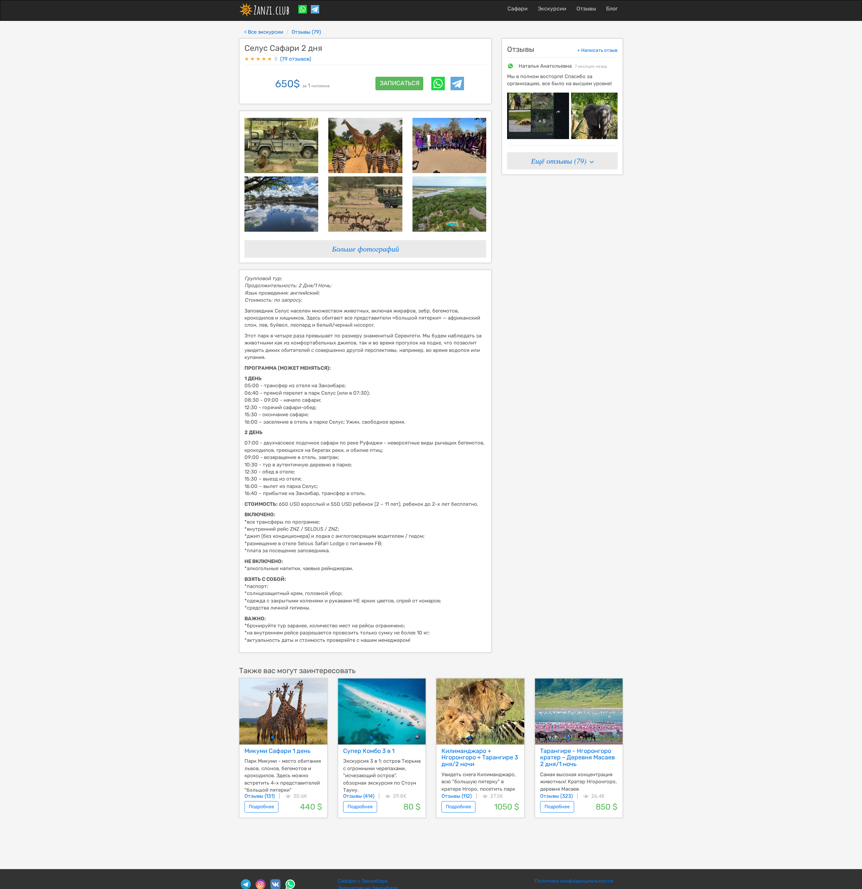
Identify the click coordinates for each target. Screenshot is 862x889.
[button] (272, 737)
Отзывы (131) (259, 796)
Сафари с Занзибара (363, 881)
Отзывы (586, 8)
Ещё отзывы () (559, 161)
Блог (612, 8)
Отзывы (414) (358, 796)
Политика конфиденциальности (574, 881)
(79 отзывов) (295, 59)
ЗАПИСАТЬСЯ (400, 83)
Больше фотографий (365, 248)
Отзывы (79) (306, 32)
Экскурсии (552, 8)
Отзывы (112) (456, 796)
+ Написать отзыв (597, 50)
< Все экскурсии (263, 32)
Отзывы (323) (556, 796)
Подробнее (261, 807)
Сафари (517, 8)
